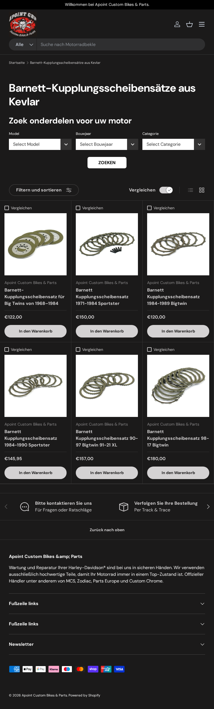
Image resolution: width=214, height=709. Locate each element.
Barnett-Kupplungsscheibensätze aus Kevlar (65, 62)
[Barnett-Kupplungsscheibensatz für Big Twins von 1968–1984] (35, 244)
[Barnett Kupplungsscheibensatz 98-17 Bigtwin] (178, 386)
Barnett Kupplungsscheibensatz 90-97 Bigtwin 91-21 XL (107, 438)
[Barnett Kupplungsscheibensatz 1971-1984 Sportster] (107, 244)
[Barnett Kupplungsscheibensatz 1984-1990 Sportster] (35, 386)
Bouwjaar (83, 133)
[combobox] (107, 44)
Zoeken (107, 163)
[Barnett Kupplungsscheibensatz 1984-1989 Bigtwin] (178, 244)
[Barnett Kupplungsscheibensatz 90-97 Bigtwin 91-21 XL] (107, 386)
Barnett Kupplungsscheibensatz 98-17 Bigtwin (178, 438)
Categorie (150, 133)
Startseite (17, 62)
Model (14, 133)
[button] (189, 24)
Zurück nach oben (107, 529)
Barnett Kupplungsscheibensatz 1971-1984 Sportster (102, 296)
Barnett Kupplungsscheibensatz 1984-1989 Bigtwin (173, 296)
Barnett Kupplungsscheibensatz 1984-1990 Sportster (30, 438)
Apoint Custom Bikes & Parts (44, 695)
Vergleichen (142, 190)
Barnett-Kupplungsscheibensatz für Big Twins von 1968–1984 (34, 296)
